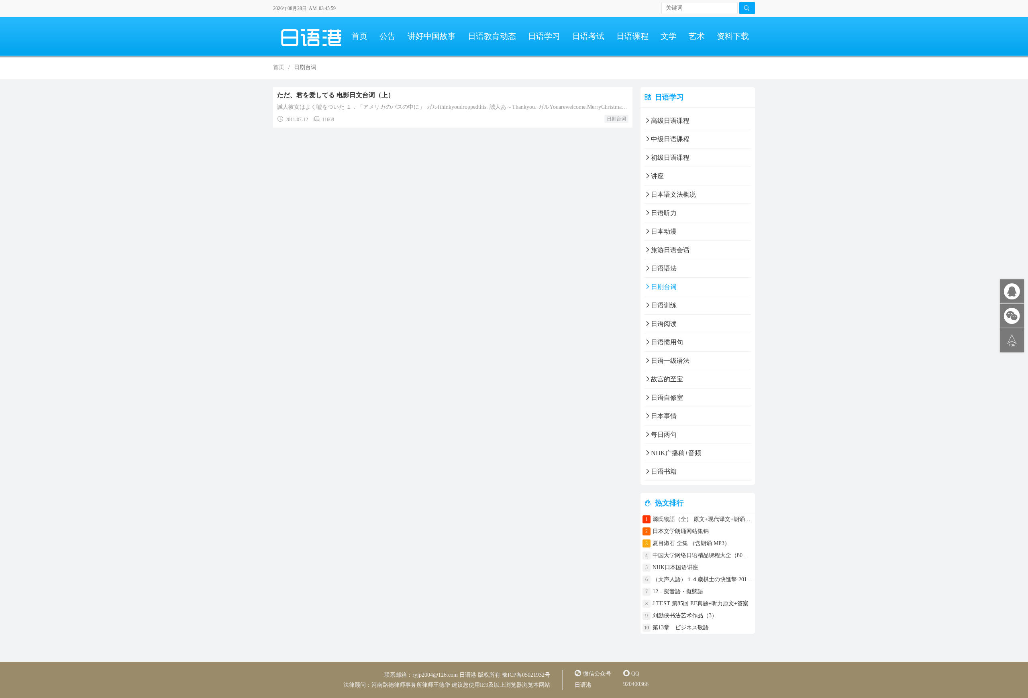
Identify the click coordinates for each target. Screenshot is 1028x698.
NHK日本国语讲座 (675, 567)
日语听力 (664, 213)
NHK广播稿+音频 (676, 453)
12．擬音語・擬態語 (681, 591)
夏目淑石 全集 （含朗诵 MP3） (691, 543)
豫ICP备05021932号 (526, 675)
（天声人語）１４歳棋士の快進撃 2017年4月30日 (703, 579)
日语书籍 (664, 471)
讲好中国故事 (432, 36)
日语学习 (544, 36)
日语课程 (632, 36)
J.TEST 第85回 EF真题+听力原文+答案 (701, 603)
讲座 (657, 176)
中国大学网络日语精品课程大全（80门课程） (703, 555)
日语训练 (664, 305)
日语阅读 (664, 323)
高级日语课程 (670, 120)
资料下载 (733, 36)
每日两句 (664, 434)
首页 (359, 36)
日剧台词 (616, 119)
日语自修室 (667, 397)
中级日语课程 (670, 139)
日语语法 (664, 268)
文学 (669, 36)
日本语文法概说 (673, 194)
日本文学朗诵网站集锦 (681, 531)
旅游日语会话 (670, 249)
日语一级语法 (670, 360)
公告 (387, 36)
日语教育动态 (492, 36)
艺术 (697, 36)
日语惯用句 (667, 342)
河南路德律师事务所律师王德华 (410, 685)
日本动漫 (664, 231)
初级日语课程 (670, 157)
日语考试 (588, 36)
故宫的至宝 (667, 379)
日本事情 (664, 416)
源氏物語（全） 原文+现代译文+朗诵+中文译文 (703, 519)
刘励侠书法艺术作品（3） (685, 616)
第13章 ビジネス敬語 (681, 628)
